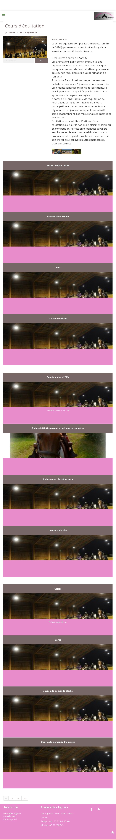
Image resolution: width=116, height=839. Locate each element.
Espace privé (10, 819)
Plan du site (9, 816)
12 (11, 798)
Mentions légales (12, 813)
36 (24, 798)
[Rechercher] (41, 60)
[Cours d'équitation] (57, 151)
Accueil (11, 32)
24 (18, 798)
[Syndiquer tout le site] (99, 809)
